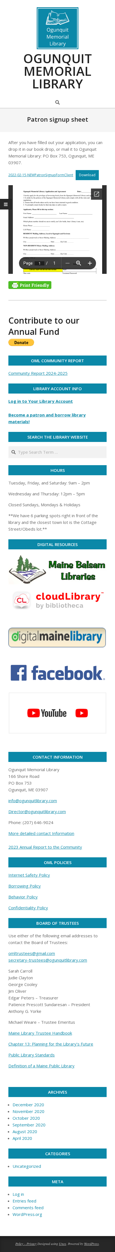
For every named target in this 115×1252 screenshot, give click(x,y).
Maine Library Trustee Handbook (40, 1033)
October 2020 (26, 1118)
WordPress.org (27, 1214)
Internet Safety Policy (29, 875)
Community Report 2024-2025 (38, 373)
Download (87, 175)
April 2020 (22, 1138)
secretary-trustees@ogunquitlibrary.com (47, 960)
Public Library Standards (31, 1055)
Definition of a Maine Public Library (41, 1066)
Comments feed (28, 1207)
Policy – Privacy (26, 1243)
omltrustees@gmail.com (31, 953)
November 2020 (28, 1111)
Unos (62, 1243)
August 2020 (25, 1131)
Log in (18, 1194)
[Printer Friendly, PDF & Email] (29, 284)
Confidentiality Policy (28, 907)
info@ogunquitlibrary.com (32, 800)
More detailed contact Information (41, 833)
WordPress (91, 1243)
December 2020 (28, 1104)
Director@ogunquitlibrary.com (37, 811)
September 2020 (29, 1125)
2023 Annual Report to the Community (45, 847)
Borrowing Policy (24, 886)
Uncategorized (27, 1166)
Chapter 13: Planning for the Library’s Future (50, 1044)
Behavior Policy (23, 897)
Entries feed (24, 1201)
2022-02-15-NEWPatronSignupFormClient (40, 175)
